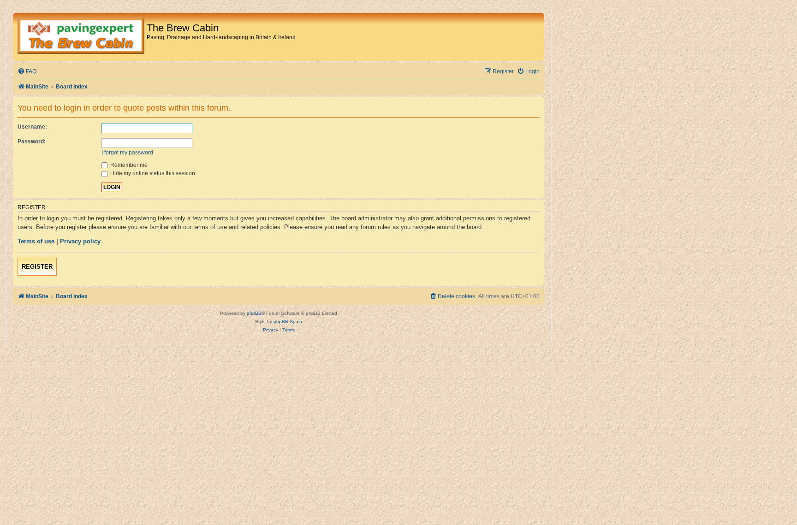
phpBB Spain (288, 321)
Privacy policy (80, 241)
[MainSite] (81, 37)
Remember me (128, 165)
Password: (32, 141)
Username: (32, 127)
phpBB (254, 313)
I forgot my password (127, 152)
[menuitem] (27, 71)
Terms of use (36, 241)
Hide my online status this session (152, 173)
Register (37, 266)
